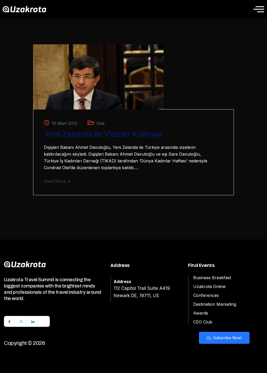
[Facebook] (9, 321)
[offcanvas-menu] (259, 9)
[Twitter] (21, 321)
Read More (55, 181)
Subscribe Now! (227, 337)
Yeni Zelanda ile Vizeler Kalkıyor (103, 134)
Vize (100, 123)
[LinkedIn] (33, 321)
